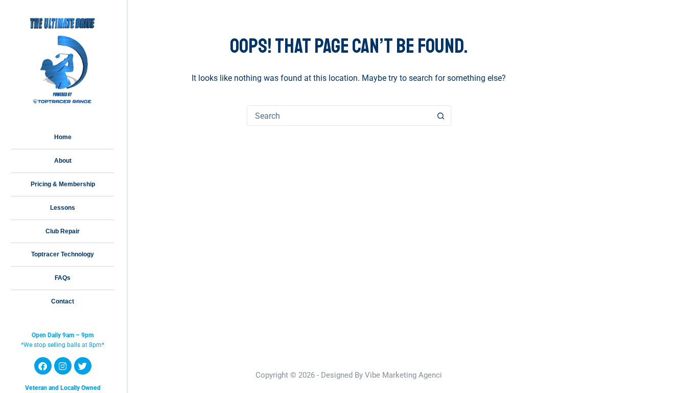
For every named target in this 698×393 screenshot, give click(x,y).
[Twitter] (82, 366)
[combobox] (339, 115)
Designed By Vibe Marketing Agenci (381, 375)
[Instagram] (63, 366)
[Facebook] (43, 366)
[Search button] (441, 115)
